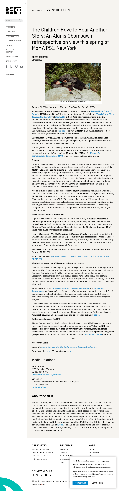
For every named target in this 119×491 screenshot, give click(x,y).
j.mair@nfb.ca (38, 375)
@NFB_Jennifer (53, 375)
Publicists (10, 32)
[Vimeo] (16, 67)
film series (63, 131)
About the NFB (12, 57)
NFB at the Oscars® (10, 51)
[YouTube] (21, 67)
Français (10, 74)
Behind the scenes (13, 41)
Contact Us (63, 453)
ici (71, 351)
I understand (80, 483)
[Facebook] (6, 67)
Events (9, 45)
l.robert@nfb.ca (39, 387)
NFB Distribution (94, 456)
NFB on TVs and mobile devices (42, 456)
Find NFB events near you (40, 459)
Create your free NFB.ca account (42, 453)
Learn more (97, 483)
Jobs (43, 485)
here (49, 351)
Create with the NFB (66, 456)
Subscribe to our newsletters (41, 449)
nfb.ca (60, 425)
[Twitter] (11, 67)
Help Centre (64, 449)
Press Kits (10, 27)
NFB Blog (91, 449)
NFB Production (94, 453)
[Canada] (35, 481)
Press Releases (12, 36)
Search (9, 20)
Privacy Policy (36, 485)
